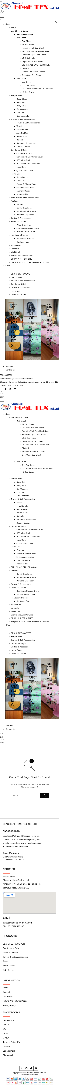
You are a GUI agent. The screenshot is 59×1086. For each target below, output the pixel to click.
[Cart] (2, 17)
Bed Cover (21, 78)
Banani (6, 1025)
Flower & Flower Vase (26, 184)
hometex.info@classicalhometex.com (16, 378)
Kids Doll (20, 112)
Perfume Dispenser (25, 215)
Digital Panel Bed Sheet (32, 61)
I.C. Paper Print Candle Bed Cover (37, 89)
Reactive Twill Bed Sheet (33, 48)
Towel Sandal (22, 129)
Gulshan (6, 1046)
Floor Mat (20, 181)
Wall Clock (15, 252)
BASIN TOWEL (23, 136)
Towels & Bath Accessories (23, 119)
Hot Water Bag (22, 242)
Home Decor (16, 174)
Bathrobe (20, 140)
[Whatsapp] (10, 389)
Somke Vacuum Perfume (22, 255)
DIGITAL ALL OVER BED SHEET (36, 65)
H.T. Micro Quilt (23, 160)
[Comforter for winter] (32, 329)
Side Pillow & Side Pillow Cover (25, 198)
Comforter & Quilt (18, 150)
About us (9, 366)
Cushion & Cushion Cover (27, 228)
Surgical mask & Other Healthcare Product (30, 262)
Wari (5, 1029)
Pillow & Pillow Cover (25, 232)
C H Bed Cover (28, 85)
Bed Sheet (21, 38)
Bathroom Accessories (26, 143)
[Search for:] (25, 795)
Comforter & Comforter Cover (29, 157)
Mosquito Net (22, 194)
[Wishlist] (2, 397)
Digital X (25, 68)
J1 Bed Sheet (28, 44)
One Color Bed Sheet (31, 75)
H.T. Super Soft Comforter (28, 164)
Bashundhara (9, 1051)
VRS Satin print (29, 58)
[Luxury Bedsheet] (50, 329)
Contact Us (10, 370)
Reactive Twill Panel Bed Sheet (36, 51)
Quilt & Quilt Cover (24, 170)
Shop (7, 24)
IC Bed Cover (28, 92)
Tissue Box (16, 245)
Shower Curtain (23, 146)
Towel (19, 126)
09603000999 (6, 375)
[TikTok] (31, 1068)
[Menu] (1, 1)
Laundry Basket (23, 191)
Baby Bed (20, 102)
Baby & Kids (16, 95)
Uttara (5, 1033)
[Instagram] (6, 389)
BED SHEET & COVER (21, 274)
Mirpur (6, 1038)
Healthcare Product (19, 235)
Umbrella (15, 249)
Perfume (15, 201)
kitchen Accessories (25, 187)
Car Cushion (22, 109)
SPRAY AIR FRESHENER (22, 259)
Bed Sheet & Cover (19, 31)
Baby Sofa (21, 106)
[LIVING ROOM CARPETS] (14, 329)
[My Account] (2, 13)
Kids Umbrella (22, 116)
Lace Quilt (21, 167)
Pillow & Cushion (18, 221)
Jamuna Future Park (12, 1042)
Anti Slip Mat (22, 133)
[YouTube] (15, 389)
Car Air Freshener (24, 208)
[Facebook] (1, 389)
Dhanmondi (8, 1055)
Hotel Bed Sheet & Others (33, 72)
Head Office (8, 1020)
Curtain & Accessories (20, 218)
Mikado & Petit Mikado (26, 211)
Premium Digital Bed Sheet (34, 55)
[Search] (2, 11)
